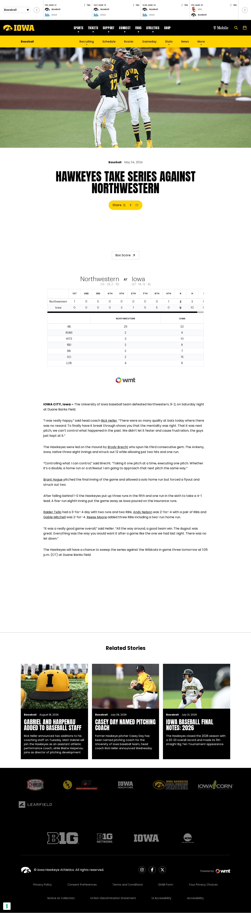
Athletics (152, 27)
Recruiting (86, 41)
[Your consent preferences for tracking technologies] (7, 906)
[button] (37, 10)
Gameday (149, 41)
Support (108, 27)
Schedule (108, 41)
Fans (138, 27)
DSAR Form (165, 885)
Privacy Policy (42, 885)
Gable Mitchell (54, 517)
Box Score (123, 255)
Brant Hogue (53, 479)
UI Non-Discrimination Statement (113, 898)
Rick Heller (109, 420)
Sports (78, 27)
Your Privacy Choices (203, 885)
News (185, 41)
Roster (129, 41)
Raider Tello (52, 512)
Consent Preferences (82, 885)
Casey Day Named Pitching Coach (125, 724)
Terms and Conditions (127, 885)
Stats (169, 41)
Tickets (93, 27)
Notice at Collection (61, 898)
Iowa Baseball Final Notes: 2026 (189, 724)
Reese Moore (97, 517)
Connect (125, 27)
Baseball (114, 162)
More (201, 41)
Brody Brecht (118, 447)
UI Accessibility (161, 898)
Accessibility (195, 898)
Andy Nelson (142, 512)
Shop (167, 27)
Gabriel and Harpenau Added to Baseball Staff (52, 724)
